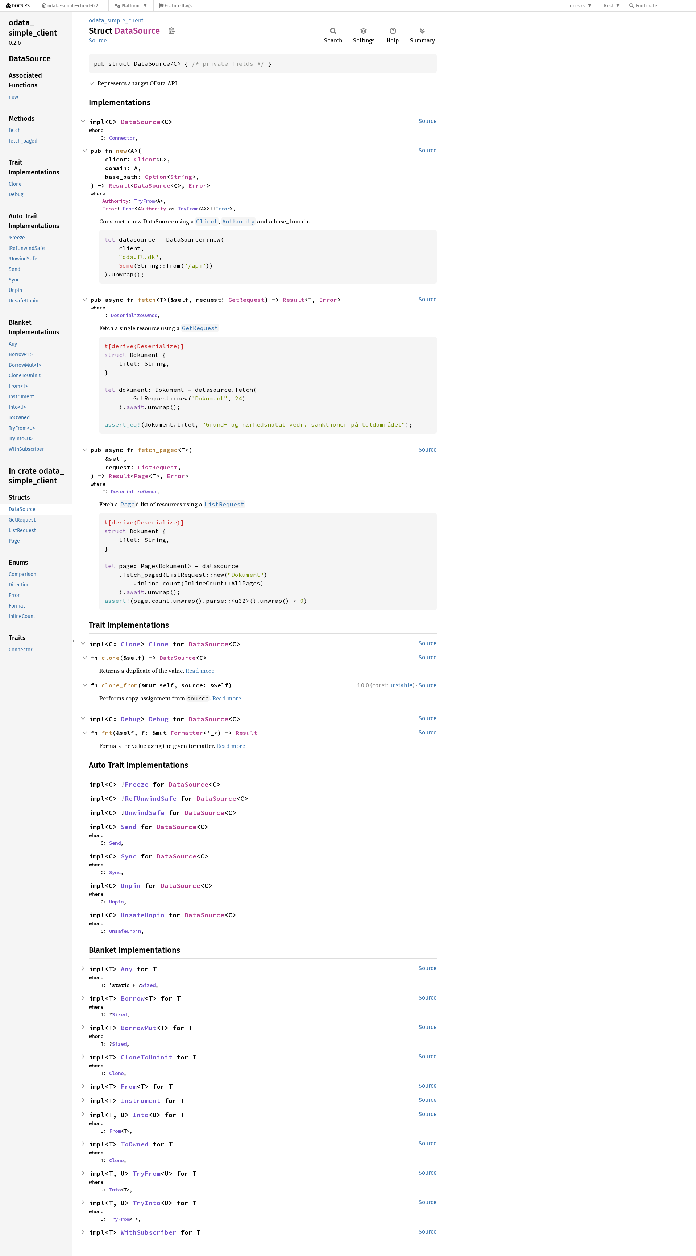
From (128, 208)
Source (98, 40)
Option (156, 176)
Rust (608, 5)
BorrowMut (139, 1028)
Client (145, 159)
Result (119, 185)
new (121, 150)
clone (111, 657)
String (181, 176)
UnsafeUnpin (143, 915)
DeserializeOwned (134, 315)
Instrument (141, 1100)
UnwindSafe (145, 812)
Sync (129, 856)
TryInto (147, 1203)
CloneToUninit (147, 1057)
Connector (122, 138)
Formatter (186, 732)
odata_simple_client (116, 20)
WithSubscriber (149, 1232)
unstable (401, 685)
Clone (131, 644)
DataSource (141, 122)
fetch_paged (158, 449)
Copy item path (172, 30)
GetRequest (246, 299)
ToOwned (135, 1144)
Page (141, 475)
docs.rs (577, 5)
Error (197, 185)
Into (141, 1115)
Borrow (133, 998)
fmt (107, 732)
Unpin (131, 885)
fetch (147, 299)
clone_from (120, 685)
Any (127, 969)
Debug (131, 719)
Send (129, 827)
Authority (115, 201)
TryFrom (144, 201)
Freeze (137, 784)
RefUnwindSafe (151, 798)
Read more (200, 671)
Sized (148, 985)
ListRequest (158, 467)
